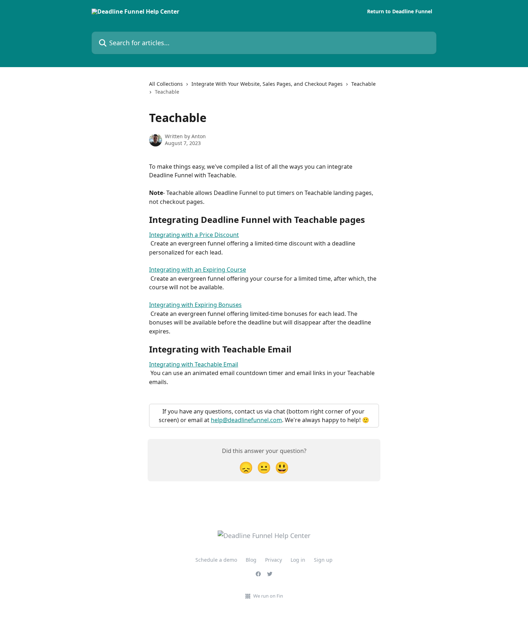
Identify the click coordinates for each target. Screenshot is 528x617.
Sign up (323, 559)
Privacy (273, 559)
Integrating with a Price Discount (194, 235)
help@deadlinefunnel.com (246, 420)
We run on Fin (268, 596)
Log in (298, 559)
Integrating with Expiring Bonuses (195, 305)
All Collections (166, 83)
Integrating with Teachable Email (193, 364)
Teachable (363, 83)
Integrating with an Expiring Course (197, 270)
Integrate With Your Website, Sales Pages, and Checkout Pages (267, 83)
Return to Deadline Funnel (399, 11)
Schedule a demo (216, 559)
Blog (251, 559)
